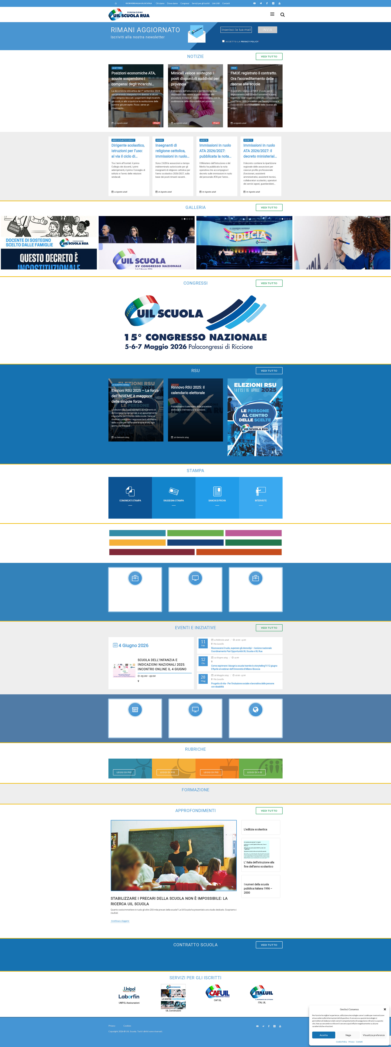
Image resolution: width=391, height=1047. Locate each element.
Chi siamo (160, 3)
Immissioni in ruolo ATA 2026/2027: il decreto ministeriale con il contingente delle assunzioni (259, 151)
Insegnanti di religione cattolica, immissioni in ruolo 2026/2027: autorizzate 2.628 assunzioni (171, 151)
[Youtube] (279, 3)
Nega (348, 1035)
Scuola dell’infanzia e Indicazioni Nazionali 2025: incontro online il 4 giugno (162, 664)
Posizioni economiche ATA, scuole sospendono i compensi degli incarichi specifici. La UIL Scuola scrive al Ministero (135, 79)
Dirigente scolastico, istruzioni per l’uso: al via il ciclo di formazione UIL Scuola (127, 151)
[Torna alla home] (116, 3)
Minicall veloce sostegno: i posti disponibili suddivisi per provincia (195, 78)
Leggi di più (124, 772)
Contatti (359, 1042)
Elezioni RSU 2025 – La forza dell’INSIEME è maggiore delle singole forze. (135, 396)
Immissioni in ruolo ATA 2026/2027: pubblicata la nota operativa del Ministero (215, 151)
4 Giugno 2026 (133, 645)
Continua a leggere (120, 921)
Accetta (324, 1035)
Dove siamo (172, 3)
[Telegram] (261, 3)
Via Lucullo (218, 644)
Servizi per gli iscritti (201, 3)
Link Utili (216, 3)
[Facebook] (267, 3)
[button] (384, 1009)
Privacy (351, 1042)
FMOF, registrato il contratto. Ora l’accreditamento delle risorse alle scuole (254, 78)
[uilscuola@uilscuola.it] (254, 3)
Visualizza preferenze (374, 1035)
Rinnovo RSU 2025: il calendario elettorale (188, 390)
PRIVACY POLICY (250, 42)
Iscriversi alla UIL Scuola (139, 3)
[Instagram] (273, 3)
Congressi (184, 3)
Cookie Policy (341, 1042)
